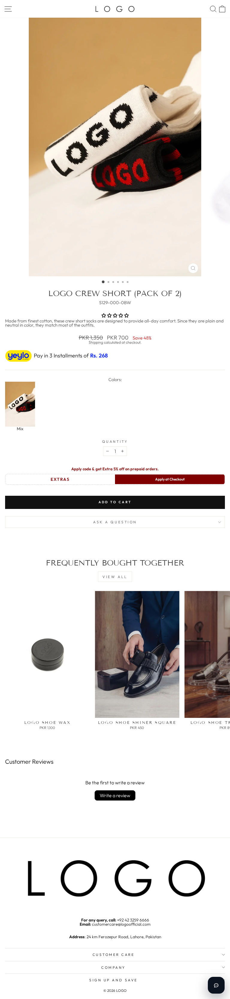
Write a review (115, 795)
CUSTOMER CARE (114, 954)
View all (115, 576)
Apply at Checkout (170, 479)
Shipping (96, 342)
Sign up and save (113, 980)
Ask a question (115, 522)
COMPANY (113, 967)
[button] (115, 315)
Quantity (115, 441)
